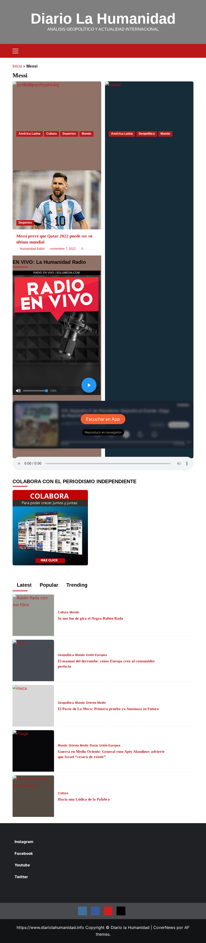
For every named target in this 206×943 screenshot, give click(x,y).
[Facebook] (95, 911)
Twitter (21, 876)
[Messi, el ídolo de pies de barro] (57, 110)
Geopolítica (147, 133)
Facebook (24, 853)
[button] (18, 50)
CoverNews (164, 927)
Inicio (17, 66)
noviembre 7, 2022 (63, 249)
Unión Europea (96, 655)
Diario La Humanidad (103, 18)
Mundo (86, 133)
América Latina (29, 133)
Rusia (94, 745)
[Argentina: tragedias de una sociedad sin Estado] (149, 110)
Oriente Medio (96, 703)
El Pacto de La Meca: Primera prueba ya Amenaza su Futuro (108, 709)
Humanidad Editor (32, 249)
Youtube (22, 865)
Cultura (51, 133)
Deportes (69, 133)
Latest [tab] (23, 585)
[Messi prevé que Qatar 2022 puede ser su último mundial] (57, 199)
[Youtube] (108, 911)
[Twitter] (121, 911)
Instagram (24, 841)
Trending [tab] (76, 585)
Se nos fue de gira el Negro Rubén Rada (90, 618)
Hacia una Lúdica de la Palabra (84, 799)
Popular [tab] (48, 585)
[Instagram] (82, 911)
